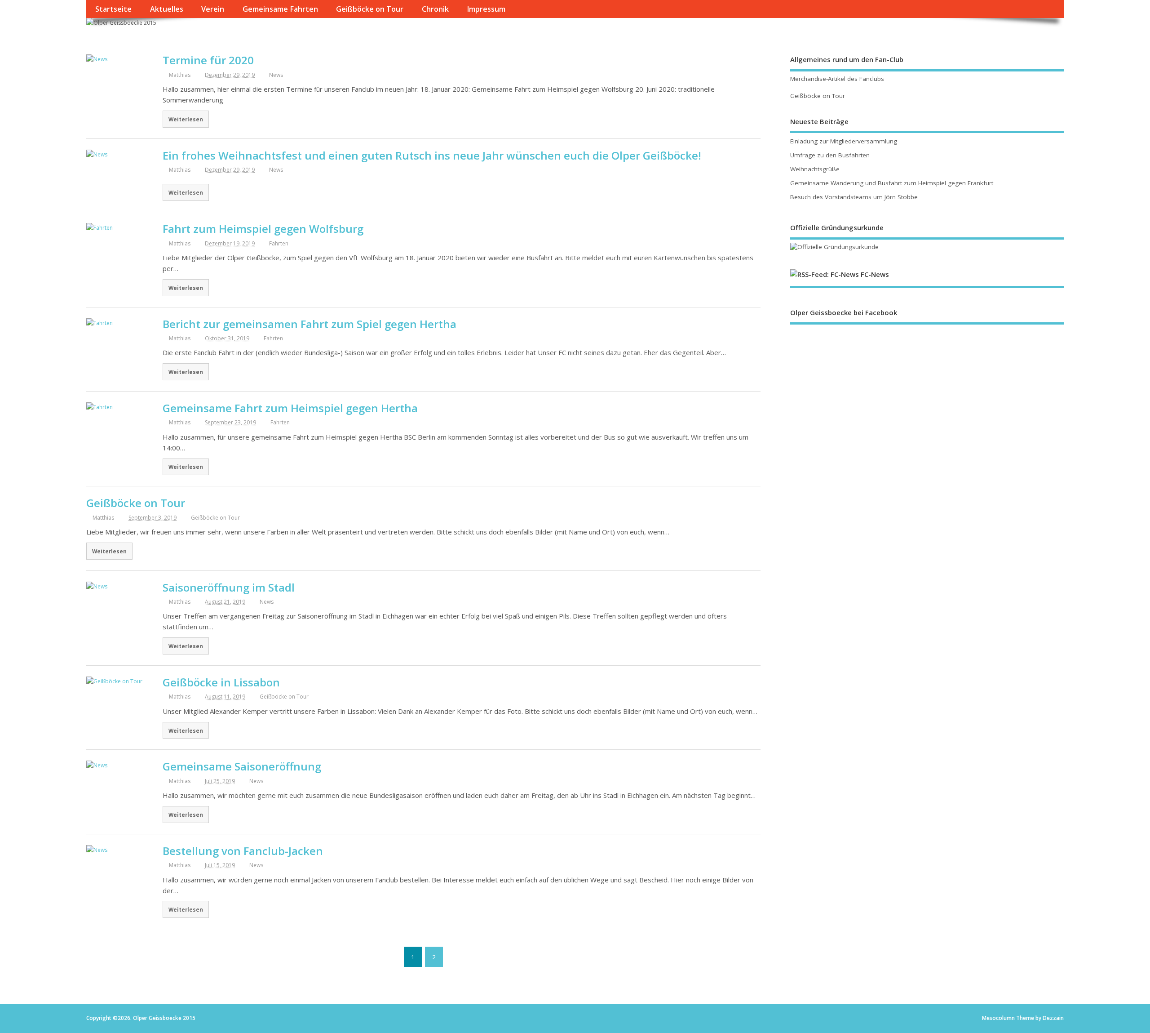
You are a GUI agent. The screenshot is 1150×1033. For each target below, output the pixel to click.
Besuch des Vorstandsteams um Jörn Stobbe (854, 197)
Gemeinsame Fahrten (280, 9)
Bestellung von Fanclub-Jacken (243, 850)
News (276, 75)
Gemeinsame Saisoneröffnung (242, 766)
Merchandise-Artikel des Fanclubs (837, 79)
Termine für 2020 (208, 60)
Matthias (179, 75)
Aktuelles (166, 9)
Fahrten (278, 243)
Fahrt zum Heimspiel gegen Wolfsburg (263, 228)
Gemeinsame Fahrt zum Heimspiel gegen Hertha (290, 408)
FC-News (875, 274)
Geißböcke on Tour (369, 9)
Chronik (435, 9)
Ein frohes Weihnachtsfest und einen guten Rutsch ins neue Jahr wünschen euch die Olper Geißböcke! (432, 155)
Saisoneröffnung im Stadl (229, 587)
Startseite (113, 9)
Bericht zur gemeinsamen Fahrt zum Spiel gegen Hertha (309, 323)
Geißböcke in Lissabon (221, 682)
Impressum (486, 9)
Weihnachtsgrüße (815, 169)
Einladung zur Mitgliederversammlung (843, 141)
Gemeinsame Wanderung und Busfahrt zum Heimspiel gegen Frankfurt (891, 183)
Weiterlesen (185, 119)
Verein (212, 9)
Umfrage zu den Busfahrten (830, 155)
